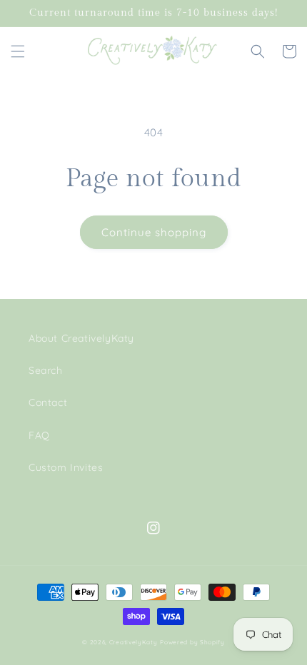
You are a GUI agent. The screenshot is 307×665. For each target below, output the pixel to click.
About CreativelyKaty (81, 338)
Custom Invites (66, 467)
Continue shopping (153, 232)
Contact (48, 402)
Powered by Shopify (192, 642)
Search (46, 370)
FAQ (39, 435)
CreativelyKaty (133, 642)
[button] (18, 51)
